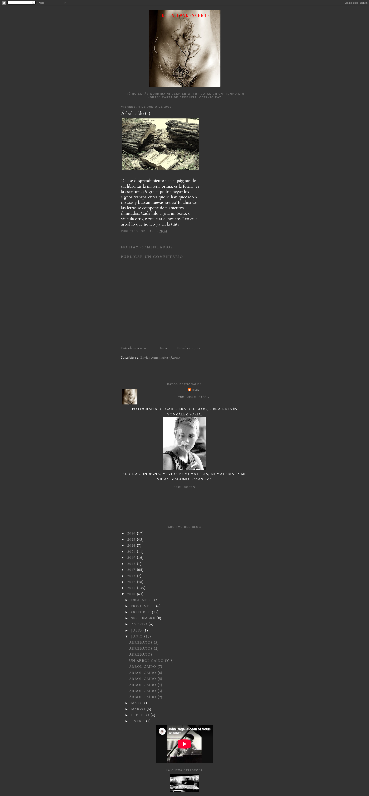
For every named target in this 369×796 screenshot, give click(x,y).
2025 (132, 539)
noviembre (143, 606)
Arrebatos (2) (144, 648)
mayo (137, 703)
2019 (132, 557)
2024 (132, 545)
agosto (140, 624)
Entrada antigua (188, 348)
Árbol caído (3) (146, 691)
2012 (132, 582)
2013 (132, 576)
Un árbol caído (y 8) (151, 660)
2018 (132, 564)
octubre (141, 612)
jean (195, 390)
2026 (132, 533)
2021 (132, 551)
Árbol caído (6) (146, 673)
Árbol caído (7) (146, 666)
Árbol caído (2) (146, 697)
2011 (132, 588)
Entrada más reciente (136, 348)
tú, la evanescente (184, 15)
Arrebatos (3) (144, 642)
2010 (132, 594)
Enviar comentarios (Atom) (160, 357)
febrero (141, 715)
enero (138, 721)
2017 (132, 570)
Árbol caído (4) (146, 685)
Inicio (164, 348)
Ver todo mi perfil (193, 396)
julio (137, 630)
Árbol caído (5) (146, 679)
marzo (139, 709)
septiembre (144, 618)
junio (137, 636)
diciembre (142, 600)
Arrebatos (140, 654)
